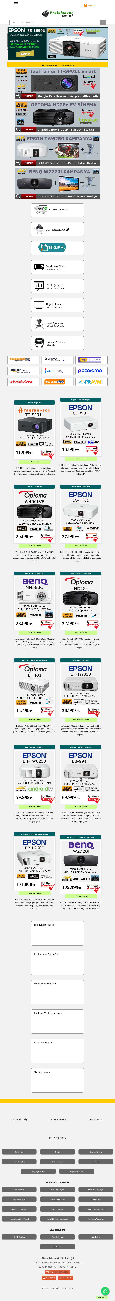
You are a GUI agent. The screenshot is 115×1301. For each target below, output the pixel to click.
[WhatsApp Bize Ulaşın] (105, 1291)
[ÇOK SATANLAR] (57, 238)
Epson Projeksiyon (19, 1190)
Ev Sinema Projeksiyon (57, 1199)
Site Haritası (66, 1277)
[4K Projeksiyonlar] (57, 1095)
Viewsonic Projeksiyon (96, 1190)
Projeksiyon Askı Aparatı (96, 1219)
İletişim (57, 1152)
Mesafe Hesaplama (19, 1162)
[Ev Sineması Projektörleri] (57, 977)
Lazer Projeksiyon (57, 1209)
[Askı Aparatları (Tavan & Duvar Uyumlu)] (57, 333)
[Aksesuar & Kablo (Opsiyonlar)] (57, 352)
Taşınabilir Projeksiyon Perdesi (57, 1219)
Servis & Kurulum (96, 1152)
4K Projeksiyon (96, 1199)
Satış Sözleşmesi (57, 1237)
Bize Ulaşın (50, 1277)
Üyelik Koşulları (19, 1237)
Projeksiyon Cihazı (38, 1172)
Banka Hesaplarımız (57, 1247)
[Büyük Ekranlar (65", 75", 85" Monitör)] (57, 314)
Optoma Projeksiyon (19, 1199)
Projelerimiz (96, 1162)
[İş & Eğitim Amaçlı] (57, 948)
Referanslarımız (57, 1162)
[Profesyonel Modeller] (57, 1006)
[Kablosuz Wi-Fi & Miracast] (57, 1036)
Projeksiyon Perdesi (76, 1172)
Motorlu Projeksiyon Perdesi (19, 1219)
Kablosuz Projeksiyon (19, 1209)
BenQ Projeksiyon (57, 1190)
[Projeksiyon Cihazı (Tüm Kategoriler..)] (57, 276)
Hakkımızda (19, 1152)
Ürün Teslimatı (96, 1237)
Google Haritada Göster (58, 1272)
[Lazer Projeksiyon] (57, 1065)
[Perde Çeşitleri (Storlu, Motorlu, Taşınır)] (57, 295)
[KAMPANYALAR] (57, 219)
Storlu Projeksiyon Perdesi (96, 1209)
